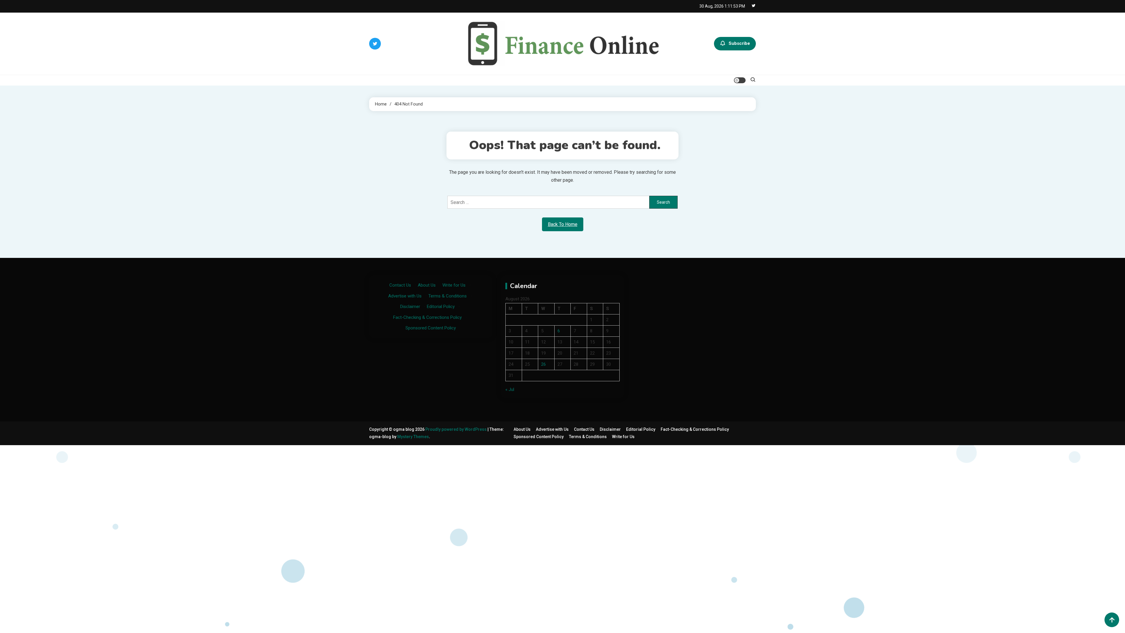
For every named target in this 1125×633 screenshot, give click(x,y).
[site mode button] (740, 80)
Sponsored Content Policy (430, 328)
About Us (427, 285)
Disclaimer (410, 306)
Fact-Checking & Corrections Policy (427, 317)
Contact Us (400, 285)
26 (543, 364)
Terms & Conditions (447, 296)
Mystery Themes (413, 436)
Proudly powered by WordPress (456, 429)
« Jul (509, 389)
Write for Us (454, 285)
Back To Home (562, 224)
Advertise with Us (405, 296)
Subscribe (739, 43)
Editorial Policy (441, 306)
